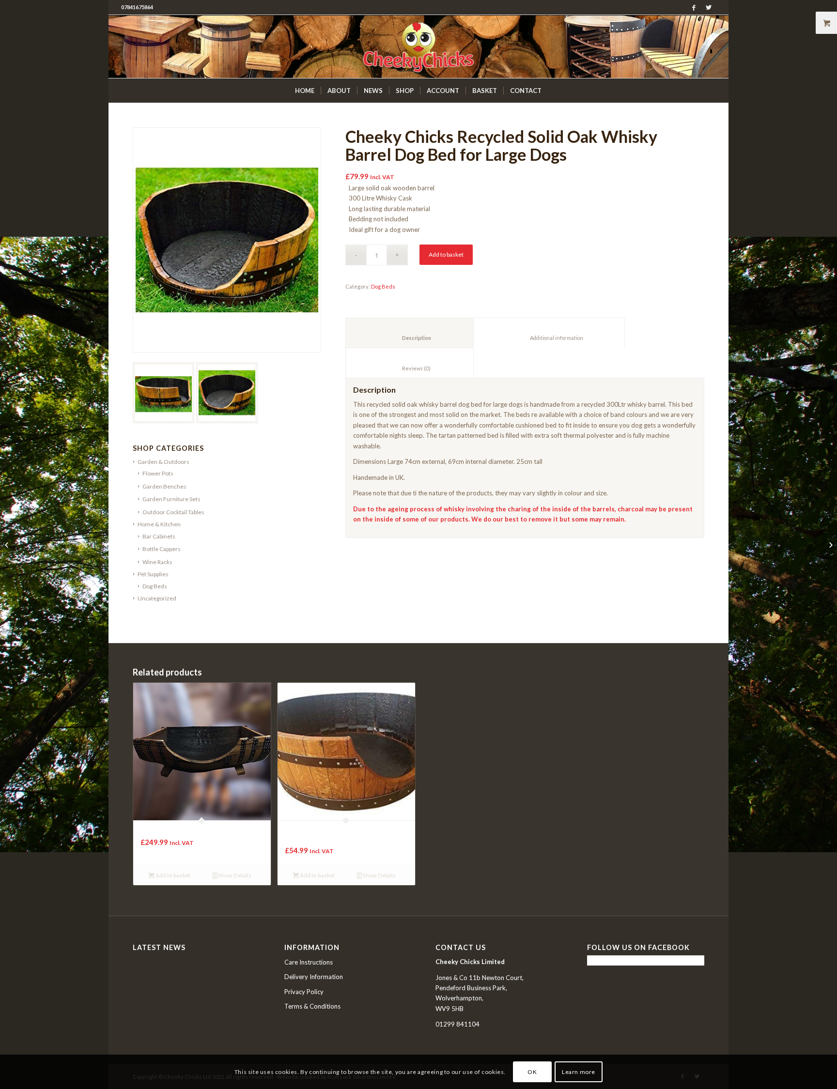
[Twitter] (708, 7)
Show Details (234, 875)
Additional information (549, 338)
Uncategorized (157, 598)
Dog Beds (154, 586)
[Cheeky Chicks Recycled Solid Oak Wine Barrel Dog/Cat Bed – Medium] (7, 544)
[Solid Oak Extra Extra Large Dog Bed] (829, 544)
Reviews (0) (410, 368)
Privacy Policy (304, 992)
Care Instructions (308, 962)
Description (410, 338)
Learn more (578, 1071)
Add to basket (446, 254)
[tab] (409, 333)
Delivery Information (313, 977)
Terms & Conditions (312, 1006)
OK (532, 1071)
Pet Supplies (153, 574)
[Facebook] (694, 7)
